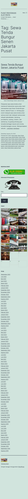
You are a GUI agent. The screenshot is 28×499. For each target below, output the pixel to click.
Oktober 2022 (5, 348)
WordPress (21, 466)
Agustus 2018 (4, 451)
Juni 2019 (3, 428)
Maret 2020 (4, 408)
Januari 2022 (4, 368)
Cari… (2, 191)
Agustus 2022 (5, 352)
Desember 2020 (5, 397)
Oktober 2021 (5, 375)
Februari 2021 (4, 392)
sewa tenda (14, 135)
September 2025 (5, 274)
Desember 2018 (5, 442)
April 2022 (4, 361)
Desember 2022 (5, 343)
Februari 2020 (5, 410)
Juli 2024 (3, 301)
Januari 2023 (4, 341)
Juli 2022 (3, 355)
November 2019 (5, 417)
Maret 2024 (4, 310)
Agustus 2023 (5, 325)
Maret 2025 (4, 283)
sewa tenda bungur (16, 142)
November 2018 (5, 444)
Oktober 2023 (5, 321)
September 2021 (5, 377)
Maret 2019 (4, 435)
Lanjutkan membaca (13, 128)
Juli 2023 (3, 328)
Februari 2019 (4, 437)
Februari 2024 (5, 312)
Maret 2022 (4, 363)
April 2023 (4, 334)
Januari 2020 (4, 413)
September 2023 (5, 323)
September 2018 (5, 448)
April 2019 (3, 433)
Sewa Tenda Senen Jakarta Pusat (12, 148)
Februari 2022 (5, 366)
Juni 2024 (4, 303)
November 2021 (5, 372)
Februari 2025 (5, 285)
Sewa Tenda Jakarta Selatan (15, 139)
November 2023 (5, 319)
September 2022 (5, 350)
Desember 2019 (5, 415)
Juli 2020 (3, 404)
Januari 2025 (4, 288)
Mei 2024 (3, 305)
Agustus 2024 (5, 299)
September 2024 (5, 296)
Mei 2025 (3, 279)
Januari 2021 (4, 395)
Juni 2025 (3, 276)
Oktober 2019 (5, 419)
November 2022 (5, 346)
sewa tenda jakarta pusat (11, 146)
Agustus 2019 (4, 424)
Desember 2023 (5, 317)
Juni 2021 (3, 384)
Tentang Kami (5, 464)
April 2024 (4, 308)
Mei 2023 (3, 332)
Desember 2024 (5, 290)
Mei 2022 (3, 359)
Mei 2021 (3, 386)
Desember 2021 (5, 370)
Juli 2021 (3, 381)
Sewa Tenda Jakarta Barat (11, 137)
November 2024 (5, 292)
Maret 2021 (4, 390)
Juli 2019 (3, 426)
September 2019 (5, 421)
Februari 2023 (5, 339)
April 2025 (4, 281)
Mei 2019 (3, 430)
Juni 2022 (3, 357)
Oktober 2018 (5, 446)
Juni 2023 (3, 330)
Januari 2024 (4, 314)
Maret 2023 (4, 337)
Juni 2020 (3, 406)
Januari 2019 (4, 439)
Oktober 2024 (5, 294)
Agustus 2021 (4, 379)
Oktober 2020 (5, 401)
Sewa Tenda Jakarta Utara (18, 140)
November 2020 (5, 399)
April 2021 (3, 388)
